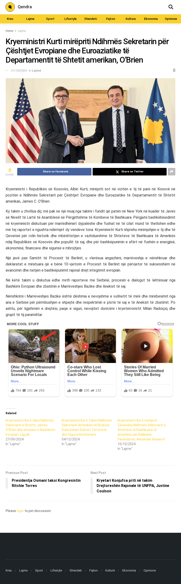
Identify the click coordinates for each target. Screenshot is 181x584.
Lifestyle (70, 19)
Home (9, 31)
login (20, 511)
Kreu (10, 19)
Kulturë (110, 570)
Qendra (25, 6)
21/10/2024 (19, 70)
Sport (50, 19)
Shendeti (90, 19)
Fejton (110, 19)
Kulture (131, 19)
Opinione (171, 19)
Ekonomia (151, 19)
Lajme (30, 19)
